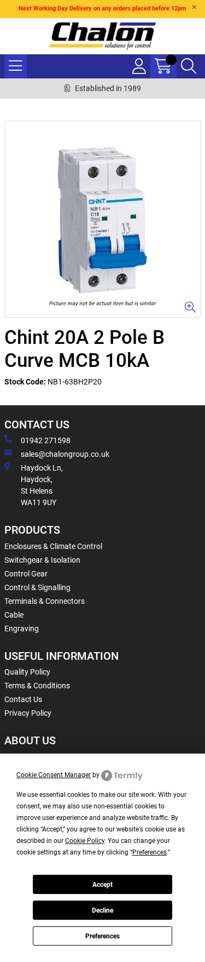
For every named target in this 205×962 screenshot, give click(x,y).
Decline (102, 910)
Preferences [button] (149, 852)
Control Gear (26, 573)
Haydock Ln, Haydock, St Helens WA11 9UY (42, 485)
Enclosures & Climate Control (53, 546)
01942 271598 (46, 440)
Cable (14, 614)
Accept (102, 885)
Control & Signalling (37, 587)
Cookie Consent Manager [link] (53, 775)
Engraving (21, 628)
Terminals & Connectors (44, 601)
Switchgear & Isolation (42, 560)
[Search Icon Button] (189, 66)
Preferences (102, 936)
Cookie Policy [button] (84, 841)
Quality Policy (27, 671)
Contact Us (23, 699)
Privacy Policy (27, 713)
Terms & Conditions (37, 685)
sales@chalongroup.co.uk (65, 454)
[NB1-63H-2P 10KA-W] (102, 219)
